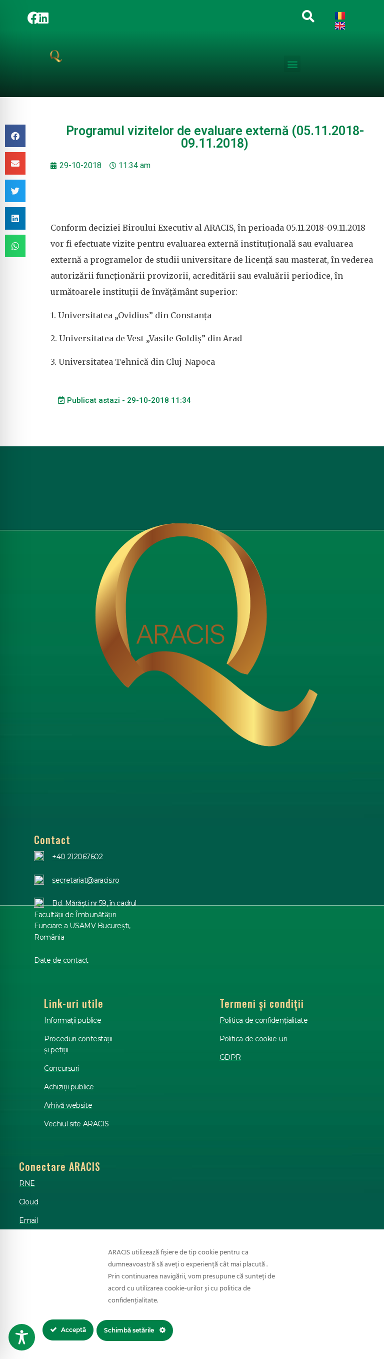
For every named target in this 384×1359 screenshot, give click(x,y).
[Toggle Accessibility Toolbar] (22, 1337)
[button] (292, 64)
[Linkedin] (43, 17)
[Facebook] (33, 17)
